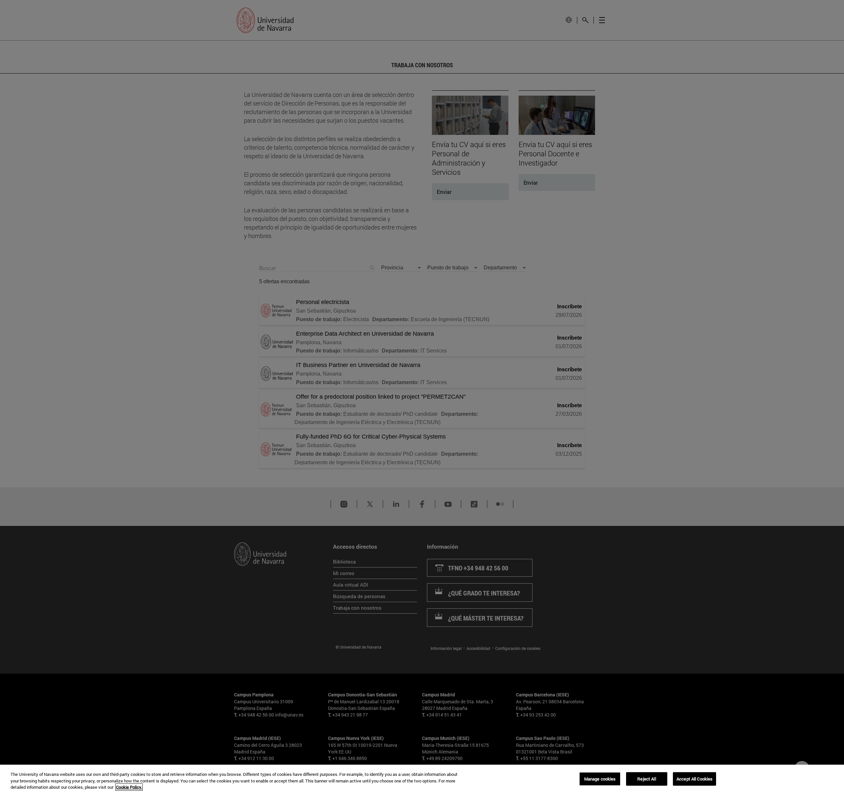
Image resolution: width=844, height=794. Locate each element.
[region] (422, 779)
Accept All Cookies (694, 778)
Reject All (646, 778)
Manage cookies (600, 778)
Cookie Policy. (129, 787)
